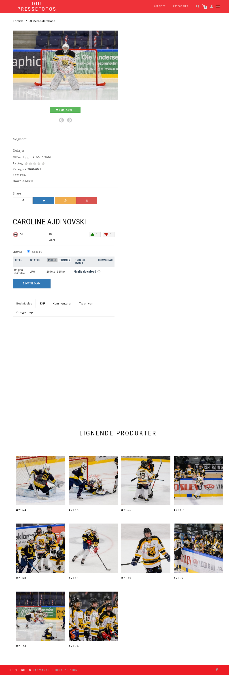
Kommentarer (62, 303)
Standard (37, 251)
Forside (18, 21)
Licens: (17, 252)
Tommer (64, 260)
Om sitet (159, 6)
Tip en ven (86, 303)
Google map (24, 312)
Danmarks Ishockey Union (55, 670)
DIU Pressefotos (37, 6)
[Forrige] (61, 120)
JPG (32, 271)
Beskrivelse (24, 303)
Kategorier (180, 6)
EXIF (42, 303)
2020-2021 (34, 169)
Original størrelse (19, 271)
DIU (22, 234)
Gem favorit (66, 110)
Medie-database (43, 21)
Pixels (52, 260)
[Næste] (69, 120)
